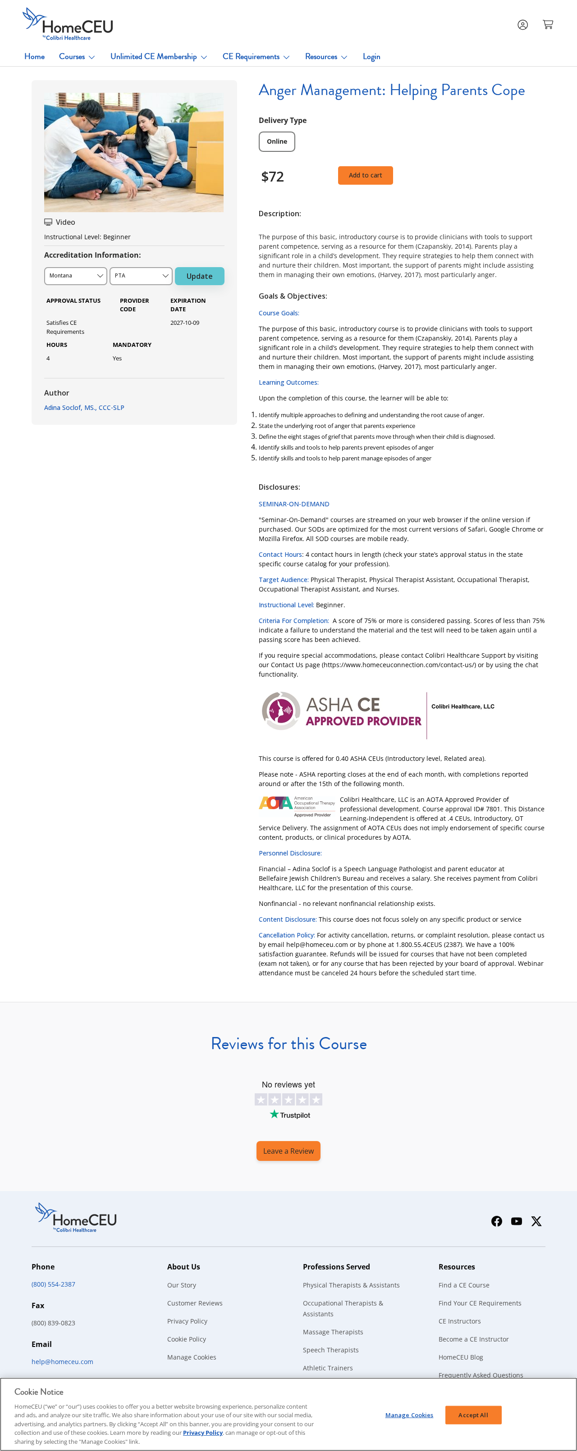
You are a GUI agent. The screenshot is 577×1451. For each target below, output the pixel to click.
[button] (549, 24)
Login (371, 56)
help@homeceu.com (62, 1361)
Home (34, 56)
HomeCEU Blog (461, 1357)
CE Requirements (251, 56)
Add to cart (365, 175)
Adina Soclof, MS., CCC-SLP (84, 407)
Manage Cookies (191, 1357)
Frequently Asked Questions (481, 1375)
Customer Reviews (195, 1303)
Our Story (181, 1285)
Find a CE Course (464, 1285)
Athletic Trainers (328, 1368)
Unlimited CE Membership (153, 56)
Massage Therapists (333, 1332)
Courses (72, 56)
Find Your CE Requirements (480, 1303)
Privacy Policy (187, 1321)
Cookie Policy (186, 1339)
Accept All (473, 1414)
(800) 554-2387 (53, 1284)
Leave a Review (288, 1151)
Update (200, 276)
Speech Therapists (331, 1350)
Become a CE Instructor (474, 1339)
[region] (288, 1414)
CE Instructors (460, 1321)
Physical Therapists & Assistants (351, 1285)
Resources (321, 56)
